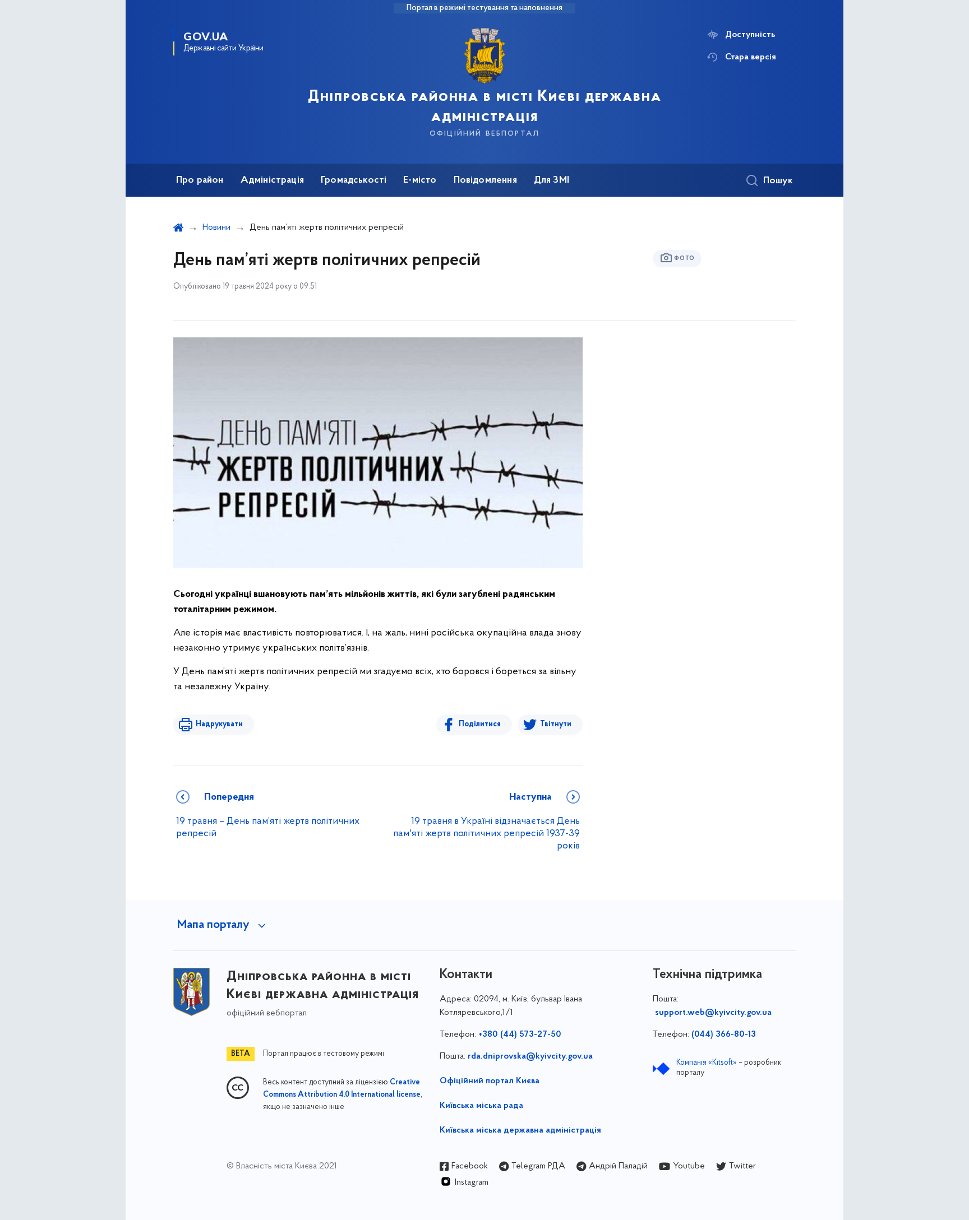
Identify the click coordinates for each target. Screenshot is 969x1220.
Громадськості (353, 180)
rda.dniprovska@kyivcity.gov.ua (530, 1056)
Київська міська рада (481, 1105)
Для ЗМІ (551, 180)
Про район (200, 180)
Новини (216, 227)
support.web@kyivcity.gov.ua (713, 1012)
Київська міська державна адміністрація (520, 1130)
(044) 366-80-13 (723, 1034)
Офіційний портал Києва (489, 1081)
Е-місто (419, 180)
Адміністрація (272, 180)
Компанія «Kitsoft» (706, 1063)
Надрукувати (219, 724)
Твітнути (555, 724)
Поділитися (480, 724)
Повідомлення (485, 180)
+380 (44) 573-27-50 (519, 1034)
